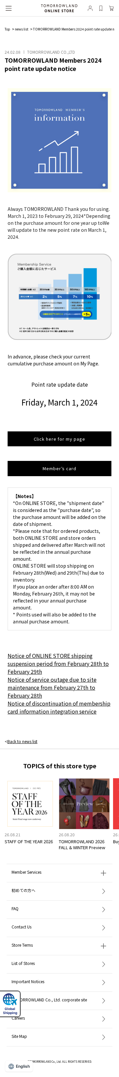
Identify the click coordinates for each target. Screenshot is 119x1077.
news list (21, 29)
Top (7, 29)
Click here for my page (59, 439)
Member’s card (59, 468)
